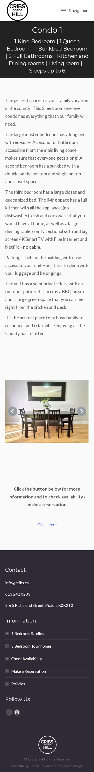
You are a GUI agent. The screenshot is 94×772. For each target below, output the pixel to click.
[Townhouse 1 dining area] (47, 411)
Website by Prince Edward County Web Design (47, 766)
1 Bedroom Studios (27, 633)
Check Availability (26, 658)
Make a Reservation (28, 671)
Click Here (47, 524)
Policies (18, 683)
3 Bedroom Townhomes (31, 646)
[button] (12, 411)
